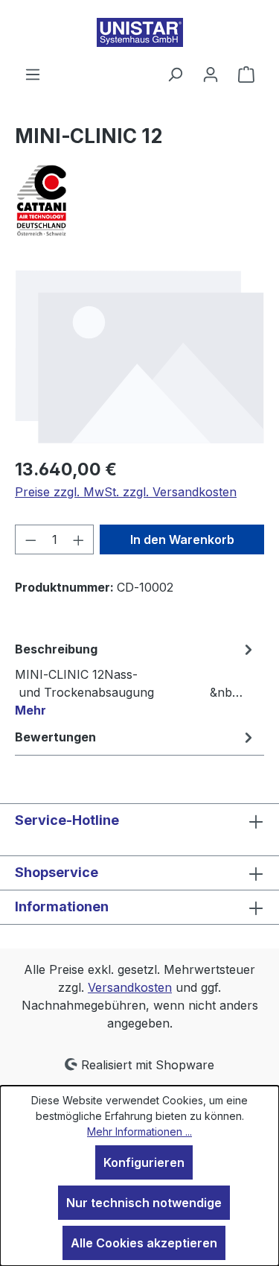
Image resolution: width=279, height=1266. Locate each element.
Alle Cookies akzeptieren (144, 1242)
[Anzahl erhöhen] (78, 539)
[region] (139, 356)
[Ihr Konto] (210, 74)
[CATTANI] (139, 200)
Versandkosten (130, 987)
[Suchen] (175, 74)
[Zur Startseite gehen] (139, 32)
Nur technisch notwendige (144, 1202)
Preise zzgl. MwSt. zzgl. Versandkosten (126, 491)
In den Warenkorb (182, 539)
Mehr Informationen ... (139, 1131)
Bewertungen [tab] (55, 736)
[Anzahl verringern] (30, 539)
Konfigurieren (144, 1162)
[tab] (136, 679)
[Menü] (33, 74)
